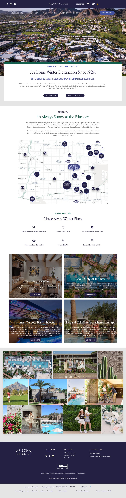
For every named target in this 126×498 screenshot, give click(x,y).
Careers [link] (72, 486)
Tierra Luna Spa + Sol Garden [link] (34, 245)
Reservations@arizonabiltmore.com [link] (100, 456)
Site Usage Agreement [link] (47, 487)
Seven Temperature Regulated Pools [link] (34, 231)
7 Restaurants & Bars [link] (63, 231)
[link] (7, 4)
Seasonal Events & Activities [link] (92, 245)
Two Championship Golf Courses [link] (92, 231)
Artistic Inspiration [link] (62, 491)
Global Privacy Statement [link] (31, 487)
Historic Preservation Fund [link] (103, 491)
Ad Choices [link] (84, 487)
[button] (88, 3)
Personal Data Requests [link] (82, 491)
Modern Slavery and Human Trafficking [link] (42, 491)
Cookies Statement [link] (61, 486)
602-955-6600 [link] (81, 4)
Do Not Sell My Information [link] (22, 491)
